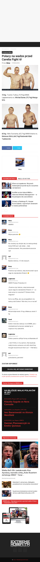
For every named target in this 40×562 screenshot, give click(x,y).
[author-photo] (20, 167)
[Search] (37, 44)
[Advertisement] (20, 21)
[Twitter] (25, 550)
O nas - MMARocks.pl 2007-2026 (20, 559)
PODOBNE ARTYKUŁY (9, 178)
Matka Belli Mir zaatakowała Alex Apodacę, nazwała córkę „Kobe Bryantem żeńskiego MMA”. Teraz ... (19, 472)
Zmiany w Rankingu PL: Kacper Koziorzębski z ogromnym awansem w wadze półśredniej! (25, 203)
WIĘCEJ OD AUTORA (24, 178)
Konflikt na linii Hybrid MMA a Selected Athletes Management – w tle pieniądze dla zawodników (24, 195)
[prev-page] (3, 210)
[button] (3, 44)
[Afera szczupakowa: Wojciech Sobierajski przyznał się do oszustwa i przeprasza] (6, 185)
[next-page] (6, 210)
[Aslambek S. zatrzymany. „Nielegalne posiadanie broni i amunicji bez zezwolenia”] (6, 484)
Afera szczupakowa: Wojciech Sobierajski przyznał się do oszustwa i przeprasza (25, 186)
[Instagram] (20, 550)
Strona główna (5, 49)
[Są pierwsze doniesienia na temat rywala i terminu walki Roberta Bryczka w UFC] (6, 493)
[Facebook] (15, 550)
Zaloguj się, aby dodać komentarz (20, 369)
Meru (10, 220)
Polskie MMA (13, 49)
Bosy (8, 63)
